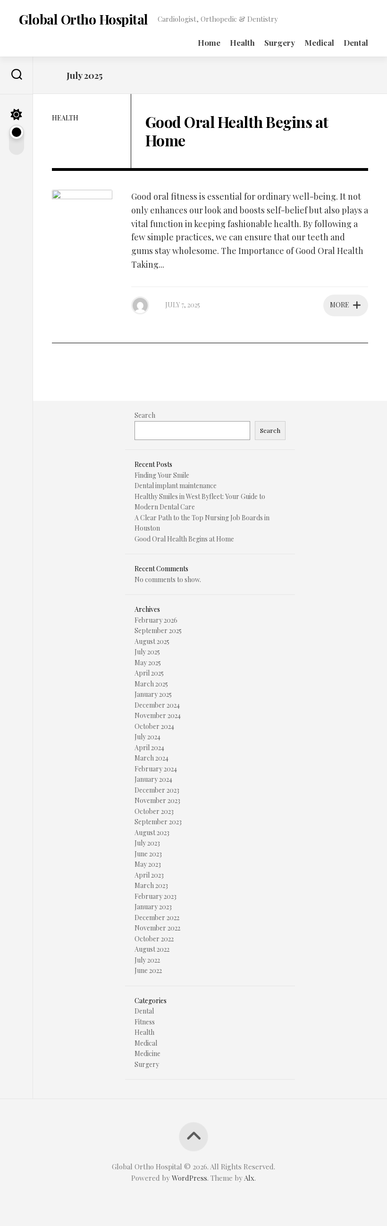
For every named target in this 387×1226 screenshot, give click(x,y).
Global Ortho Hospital (83, 19)
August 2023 (152, 832)
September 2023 (158, 821)
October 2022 (154, 938)
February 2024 (156, 768)
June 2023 (148, 853)
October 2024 (154, 726)
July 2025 (147, 651)
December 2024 (157, 705)
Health (242, 42)
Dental (356, 42)
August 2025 (152, 641)
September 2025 (158, 630)
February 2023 (156, 896)
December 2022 (157, 917)
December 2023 (157, 790)
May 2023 (148, 864)
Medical (319, 42)
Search (145, 415)
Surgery (279, 42)
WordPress (189, 1178)
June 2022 (148, 970)
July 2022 (147, 959)
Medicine (147, 1053)
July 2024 (147, 736)
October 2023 (154, 811)
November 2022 (157, 927)
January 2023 (153, 906)
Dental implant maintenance (176, 485)
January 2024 (153, 779)
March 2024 (151, 757)
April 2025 (149, 672)
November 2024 (158, 715)
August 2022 (152, 949)
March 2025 (151, 683)
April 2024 (149, 747)
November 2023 (157, 800)
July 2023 (147, 842)
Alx (249, 1178)
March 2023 (151, 885)
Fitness (145, 1021)
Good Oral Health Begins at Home (236, 130)
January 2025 (153, 694)
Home (209, 42)
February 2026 (156, 620)
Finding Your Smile (162, 475)
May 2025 (148, 662)
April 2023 (149, 875)
